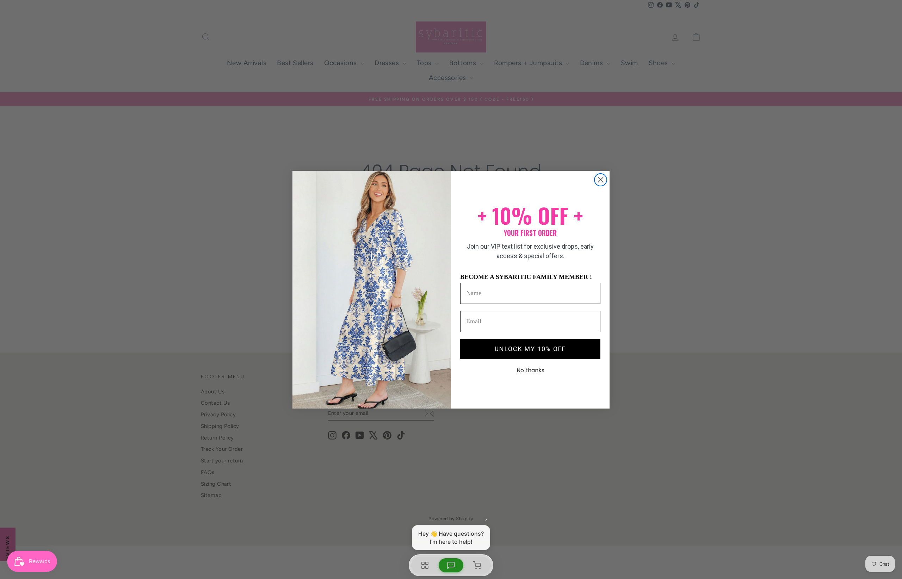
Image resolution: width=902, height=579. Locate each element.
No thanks (530, 370)
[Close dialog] (600, 180)
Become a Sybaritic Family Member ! (526, 276)
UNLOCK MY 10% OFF (530, 349)
